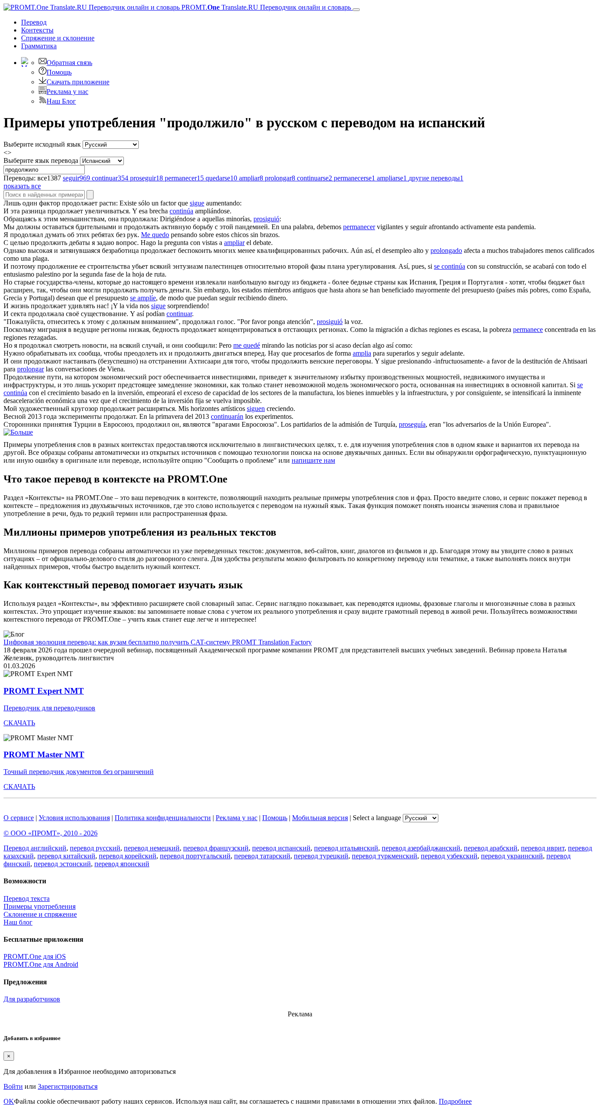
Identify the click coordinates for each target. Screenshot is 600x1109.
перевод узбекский (449, 856)
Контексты (37, 30)
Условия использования (74, 817)
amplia (362, 353)
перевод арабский (490, 848)
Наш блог (18, 922)
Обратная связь (69, 62)
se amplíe (143, 298)
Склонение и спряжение (40, 914)
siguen (256, 408)
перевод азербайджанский (421, 848)
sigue (197, 203)
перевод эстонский (62, 864)
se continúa (449, 266)
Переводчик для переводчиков (49, 708)
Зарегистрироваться (68, 1086)
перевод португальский (195, 856)
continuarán (227, 416)
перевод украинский (512, 856)
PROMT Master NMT (44, 754)
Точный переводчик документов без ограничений (79, 771)
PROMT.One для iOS (35, 956)
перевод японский (121, 864)
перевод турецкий (321, 856)
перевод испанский (281, 848)
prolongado (446, 250)
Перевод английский (35, 848)
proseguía (412, 424)
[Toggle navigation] (356, 9)
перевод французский (216, 848)
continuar (179, 313)
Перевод (34, 22)
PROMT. (265, 7)
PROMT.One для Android (41, 964)
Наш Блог (61, 101)
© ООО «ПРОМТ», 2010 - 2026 (51, 833)
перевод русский (95, 848)
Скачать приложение (78, 82)
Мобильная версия (320, 817)
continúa (181, 211)
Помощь (59, 72)
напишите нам (313, 460)
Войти (13, 1086)
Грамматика (39, 46)
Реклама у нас (67, 91)
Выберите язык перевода (41, 160)
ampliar (234, 242)
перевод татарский (262, 856)
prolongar (30, 369)
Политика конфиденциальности (163, 817)
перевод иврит (542, 848)
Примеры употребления (40, 906)
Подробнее (455, 1101)
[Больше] (18, 432)
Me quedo (155, 234)
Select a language (377, 817)
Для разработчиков (32, 999)
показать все (22, 186)
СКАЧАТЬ (19, 723)
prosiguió (266, 219)
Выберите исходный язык (42, 144)
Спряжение (57, 38)
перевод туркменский (384, 856)
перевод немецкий (152, 848)
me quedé (246, 345)
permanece (528, 329)
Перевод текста (27, 898)
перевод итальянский (346, 848)
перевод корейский (127, 856)
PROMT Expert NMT (44, 690)
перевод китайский (66, 856)
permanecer (359, 226)
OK (9, 1101)
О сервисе (19, 817)
